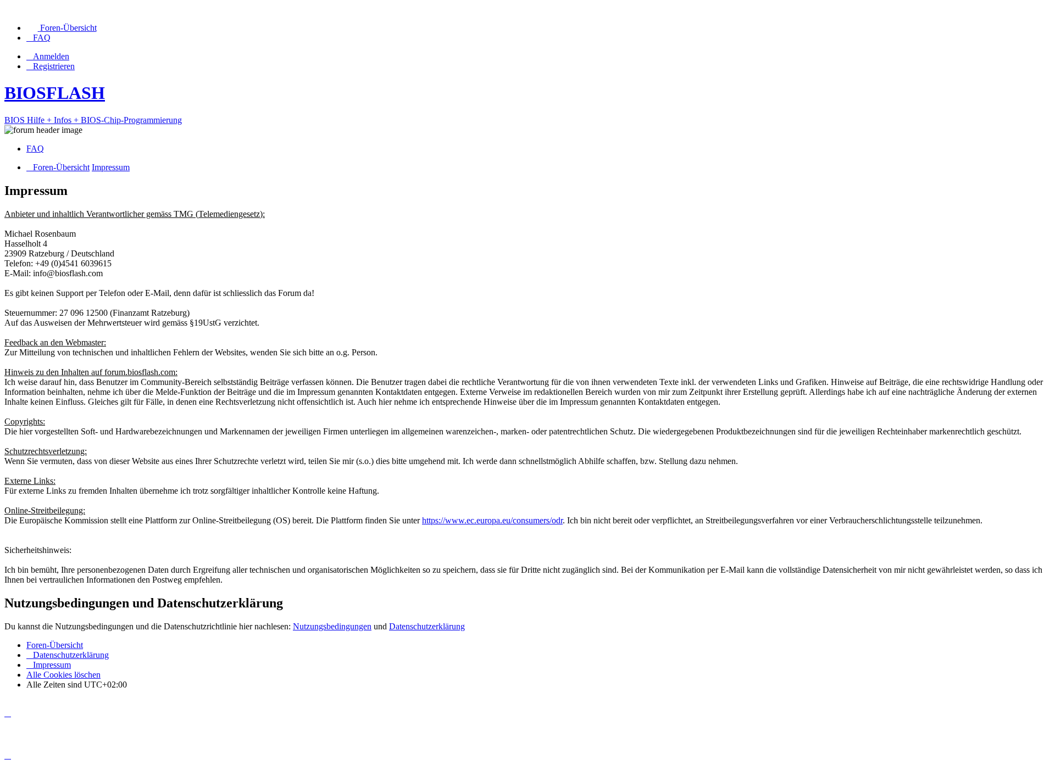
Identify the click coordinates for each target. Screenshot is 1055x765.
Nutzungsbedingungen (332, 626)
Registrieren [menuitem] (54, 66)
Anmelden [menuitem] (51, 56)
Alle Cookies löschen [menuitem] (63, 674)
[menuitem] (61, 27)
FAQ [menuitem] (35, 148)
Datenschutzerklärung (427, 626)
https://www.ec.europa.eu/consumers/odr (492, 520)
